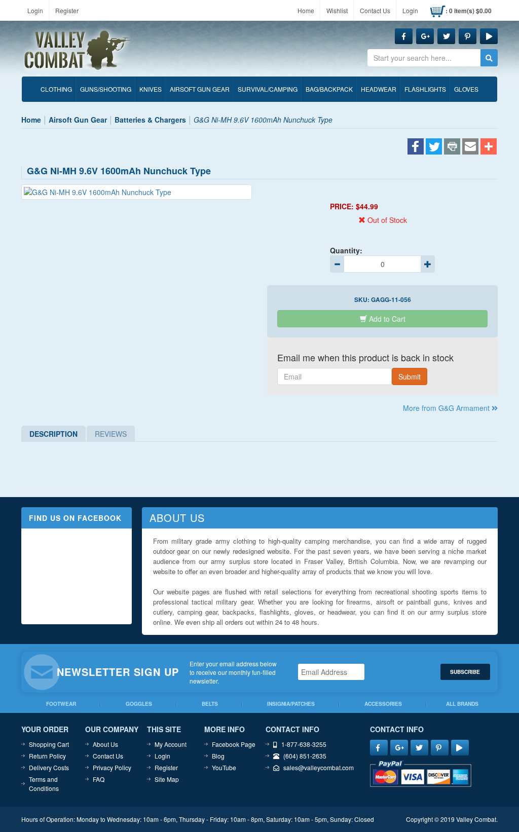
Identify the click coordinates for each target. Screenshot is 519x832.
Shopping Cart (49, 744)
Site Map (167, 779)
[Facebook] (415, 147)
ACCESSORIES (383, 703)
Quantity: (346, 250)
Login (35, 10)
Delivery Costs (49, 767)
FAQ (98, 779)
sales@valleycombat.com (318, 767)
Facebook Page (233, 744)
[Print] (452, 147)
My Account (171, 744)
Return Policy (47, 755)
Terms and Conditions (44, 783)
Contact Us (375, 10)
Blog (218, 755)
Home (306, 10)
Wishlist (337, 10)
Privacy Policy (112, 767)
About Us (105, 744)
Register (67, 10)
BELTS (210, 703)
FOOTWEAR (61, 703)
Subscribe (465, 671)
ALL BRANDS (462, 703)
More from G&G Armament (447, 408)
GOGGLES (139, 703)
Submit (409, 376)
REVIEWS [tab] (111, 434)
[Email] (470, 147)
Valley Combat (77, 51)
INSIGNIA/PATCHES (291, 703)
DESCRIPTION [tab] (53, 434)
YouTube (224, 767)
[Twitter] (434, 147)
